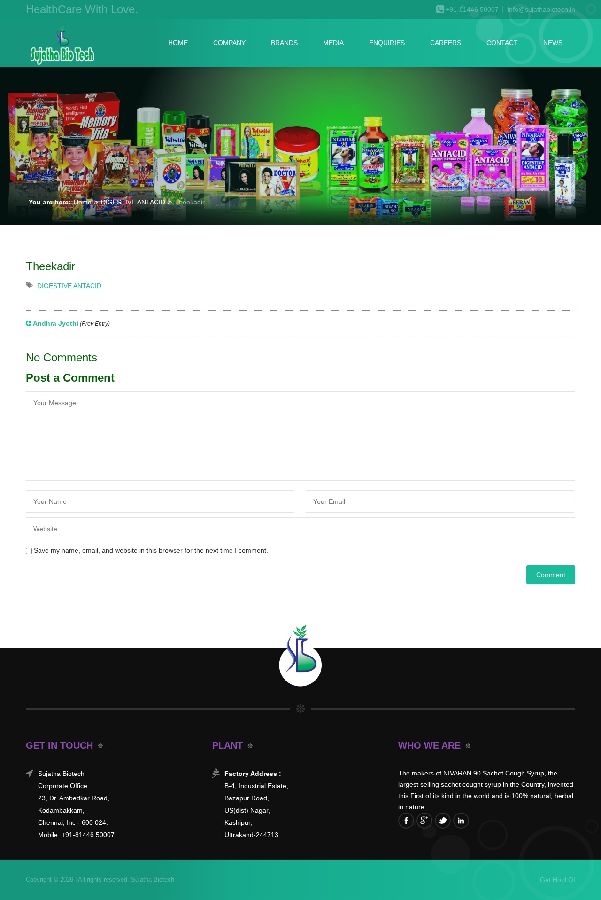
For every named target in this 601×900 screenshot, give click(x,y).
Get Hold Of (557, 880)
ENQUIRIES (387, 43)
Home (178, 43)
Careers (445, 43)
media (333, 43)
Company (229, 43)
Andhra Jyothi (70, 323)
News (552, 43)
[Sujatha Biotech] (61, 45)
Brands (284, 43)
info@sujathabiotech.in (541, 9)
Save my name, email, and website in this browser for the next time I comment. (151, 550)
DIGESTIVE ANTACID (133, 202)
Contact (502, 43)
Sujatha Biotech (151, 879)
